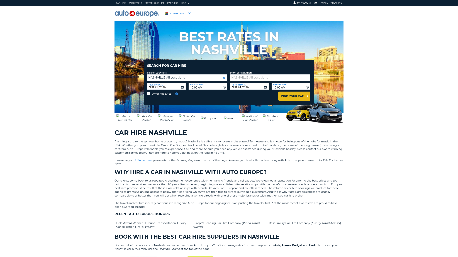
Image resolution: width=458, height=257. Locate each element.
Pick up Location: (157, 73)
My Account (304, 3)
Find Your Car (292, 96)
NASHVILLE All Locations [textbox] (166, 77)
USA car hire (143, 160)
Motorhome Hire (154, 3)
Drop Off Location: (241, 73)
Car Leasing (135, 3)
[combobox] (208, 86)
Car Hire (121, 3)
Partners (172, 3)
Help (183, 3)
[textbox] (270, 77)
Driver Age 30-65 (161, 93)
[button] (224, 78)
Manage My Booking (330, 3)
